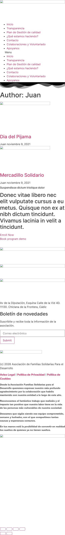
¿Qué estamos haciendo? (22, 36)
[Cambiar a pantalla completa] (9, 529)
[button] (32, 52)
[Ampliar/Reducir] (3, 529)
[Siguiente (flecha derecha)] (9, 533)
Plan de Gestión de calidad (23, 32)
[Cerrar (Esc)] (22, 529)
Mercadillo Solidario (22, 175)
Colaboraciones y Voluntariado (26, 44)
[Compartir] (16, 529)
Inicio (10, 24)
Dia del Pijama (15, 136)
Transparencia (15, 28)
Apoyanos (13, 48)
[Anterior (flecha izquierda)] (3, 533)
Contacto (12, 40)
